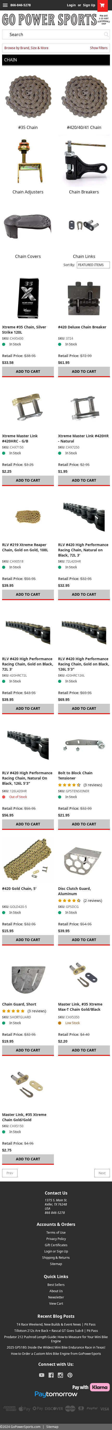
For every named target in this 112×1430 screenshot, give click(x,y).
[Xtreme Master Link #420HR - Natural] (84, 407)
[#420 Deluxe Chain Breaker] (84, 298)
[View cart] (102, 5)
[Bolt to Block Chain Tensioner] (84, 744)
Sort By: (69, 265)
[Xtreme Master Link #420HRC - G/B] (28, 407)
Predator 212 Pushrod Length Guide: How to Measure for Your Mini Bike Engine (56, 1339)
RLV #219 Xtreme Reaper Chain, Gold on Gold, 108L (25, 547)
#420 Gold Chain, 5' (19, 888)
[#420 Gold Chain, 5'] (28, 860)
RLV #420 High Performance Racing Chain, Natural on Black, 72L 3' (83, 550)
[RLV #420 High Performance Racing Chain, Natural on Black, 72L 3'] (84, 516)
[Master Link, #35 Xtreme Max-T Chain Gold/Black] (84, 976)
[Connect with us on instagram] (60, 1375)
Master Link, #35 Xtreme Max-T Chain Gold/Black (80, 1007)
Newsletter (56, 1297)
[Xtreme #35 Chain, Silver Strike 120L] (28, 298)
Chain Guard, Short (19, 1004)
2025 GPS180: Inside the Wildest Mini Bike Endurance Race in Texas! (56, 1347)
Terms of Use (56, 1232)
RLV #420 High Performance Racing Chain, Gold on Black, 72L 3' (27, 664)
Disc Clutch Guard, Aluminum (74, 891)
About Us (56, 1291)
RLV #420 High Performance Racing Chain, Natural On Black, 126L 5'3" (27, 778)
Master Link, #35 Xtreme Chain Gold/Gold (24, 1117)
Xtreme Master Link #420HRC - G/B (20, 438)
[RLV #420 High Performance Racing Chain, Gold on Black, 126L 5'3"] (84, 630)
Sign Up (89, 5)
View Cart (56, 1303)
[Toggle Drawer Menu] (5, 5)
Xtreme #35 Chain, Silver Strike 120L (24, 329)
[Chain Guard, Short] (28, 976)
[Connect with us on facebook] (51, 1375)
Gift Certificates (56, 1245)
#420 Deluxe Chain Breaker (82, 326)
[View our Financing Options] (56, 1394)
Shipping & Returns (56, 1257)
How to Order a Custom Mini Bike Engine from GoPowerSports (56, 1353)
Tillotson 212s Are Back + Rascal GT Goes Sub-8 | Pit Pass (56, 1330)
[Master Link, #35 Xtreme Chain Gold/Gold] (28, 1086)
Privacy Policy (56, 1239)
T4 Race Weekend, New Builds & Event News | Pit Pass (56, 1324)
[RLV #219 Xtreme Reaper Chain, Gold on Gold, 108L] (28, 516)
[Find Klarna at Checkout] (56, 1387)
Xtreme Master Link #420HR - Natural (83, 438)
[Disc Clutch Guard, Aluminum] (84, 860)
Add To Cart (28, 371)
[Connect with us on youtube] (41, 1375)
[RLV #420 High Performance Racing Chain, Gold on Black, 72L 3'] (28, 630)
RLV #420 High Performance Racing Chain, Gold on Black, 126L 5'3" (83, 664)
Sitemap (56, 1264)
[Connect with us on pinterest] (70, 1375)
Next (102, 1173)
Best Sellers (56, 1285)
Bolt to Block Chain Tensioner (75, 775)
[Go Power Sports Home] (56, 19)
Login (71, 5)
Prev (10, 1173)
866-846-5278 (20, 5)
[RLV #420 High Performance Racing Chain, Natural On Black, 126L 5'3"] (28, 744)
